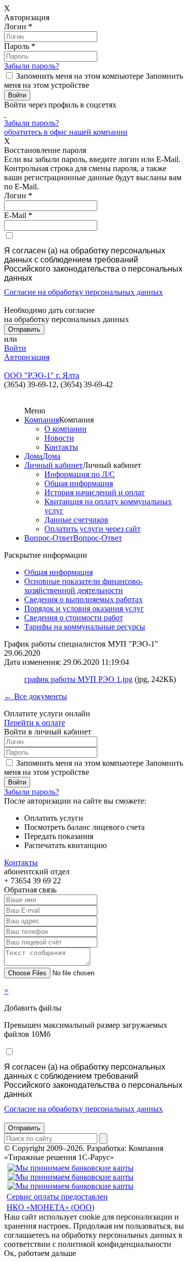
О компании (65, 429)
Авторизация (26, 357)
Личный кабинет (53, 465)
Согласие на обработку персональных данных (83, 292)
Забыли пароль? (31, 66)
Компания (41, 419)
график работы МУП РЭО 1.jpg (78, 679)
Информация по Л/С (79, 474)
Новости (59, 438)
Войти (15, 348)
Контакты (61, 447)
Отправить (24, 1128)
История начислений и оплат (94, 492)
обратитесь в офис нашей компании (66, 132)
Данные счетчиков (76, 519)
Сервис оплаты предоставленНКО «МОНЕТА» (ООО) (57, 1202)
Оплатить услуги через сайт (92, 528)
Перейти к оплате (34, 722)
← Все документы (35, 696)
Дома (33, 456)
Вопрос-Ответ (48, 538)
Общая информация (78, 483)
